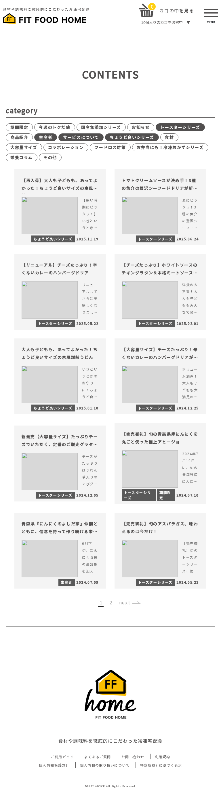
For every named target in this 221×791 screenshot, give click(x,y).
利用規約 (162, 756)
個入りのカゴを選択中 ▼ (165, 22)
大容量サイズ (23, 147)
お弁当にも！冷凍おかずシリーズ (170, 147)
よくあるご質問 (97, 756)
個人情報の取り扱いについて (105, 765)
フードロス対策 (110, 147)
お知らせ (141, 127)
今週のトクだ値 (54, 127)
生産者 (45, 137)
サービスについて (81, 137)
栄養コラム (21, 157)
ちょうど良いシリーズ (132, 137)
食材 (169, 137)
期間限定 (19, 127)
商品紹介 (19, 137)
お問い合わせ (132, 756)
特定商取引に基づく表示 (161, 765)
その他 (50, 157)
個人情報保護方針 (54, 765)
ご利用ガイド (62, 756)
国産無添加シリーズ (101, 127)
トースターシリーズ (180, 127)
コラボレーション (66, 147)
